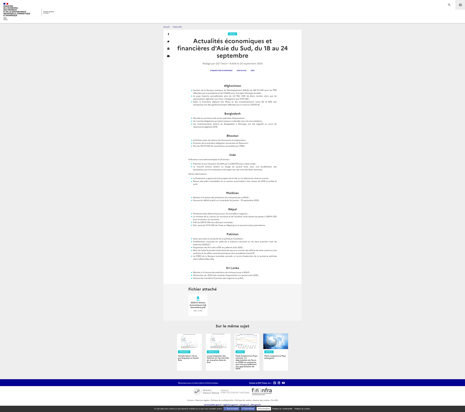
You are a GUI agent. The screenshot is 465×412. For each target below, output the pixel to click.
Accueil (166, 27)
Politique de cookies (243, 400)
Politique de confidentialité (222, 400)
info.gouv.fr (244, 404)
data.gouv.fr (256, 404)
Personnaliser (264, 409)
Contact (190, 400)
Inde (253, 70)
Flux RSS (274, 400)
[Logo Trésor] (48, 12)
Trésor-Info (177, 27)
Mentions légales (202, 400)
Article (232, 34)
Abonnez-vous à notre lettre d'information (198, 383)
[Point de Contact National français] (235, 391)
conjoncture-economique (221, 70)
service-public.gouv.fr (213, 404)
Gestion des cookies (261, 400)
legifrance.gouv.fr (230, 404)
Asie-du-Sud (241, 70)
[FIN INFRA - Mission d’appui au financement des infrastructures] (262, 391)
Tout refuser (249, 409)
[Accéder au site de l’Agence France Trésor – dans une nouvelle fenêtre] (206, 391)
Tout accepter (232, 409)
